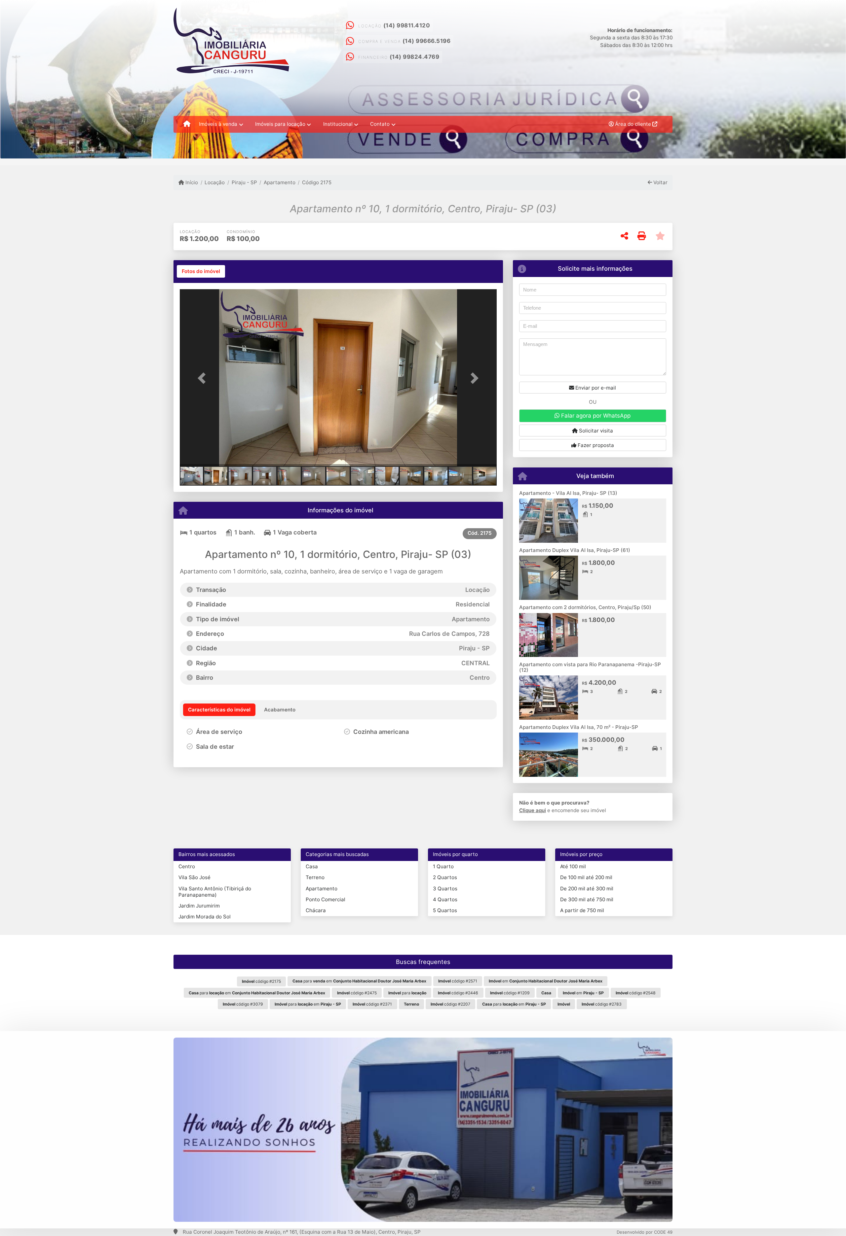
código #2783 (602, 1004)
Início (191, 182)
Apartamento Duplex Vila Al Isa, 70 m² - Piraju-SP (578, 727)
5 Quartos (445, 910)
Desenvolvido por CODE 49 (645, 1232)
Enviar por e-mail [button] (595, 388)
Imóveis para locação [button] (280, 124)
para (407, 992)
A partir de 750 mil (582, 910)
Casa (312, 866)
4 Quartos (445, 899)
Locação (215, 182)
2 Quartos (445, 877)
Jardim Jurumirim (199, 906)
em (545, 980)
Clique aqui (532, 810)
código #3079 (243, 1004)
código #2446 (458, 992)
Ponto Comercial (325, 899)
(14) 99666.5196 (427, 41)
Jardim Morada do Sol (204, 916)
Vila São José (194, 877)
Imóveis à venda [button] (218, 124)
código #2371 (372, 1004)
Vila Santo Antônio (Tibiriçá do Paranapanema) (214, 891)
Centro (186, 866)
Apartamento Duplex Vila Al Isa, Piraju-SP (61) (574, 550)
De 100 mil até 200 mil (586, 877)
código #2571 (457, 980)
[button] (203, 378)
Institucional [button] (338, 124)
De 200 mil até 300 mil (586, 888)
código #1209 (510, 992)
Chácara (316, 910)
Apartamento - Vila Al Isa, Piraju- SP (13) (568, 493)
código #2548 (636, 992)
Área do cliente (633, 124)
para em (359, 980)
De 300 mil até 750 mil (586, 899)
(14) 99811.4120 (406, 25)
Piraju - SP (244, 182)
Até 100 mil (573, 866)
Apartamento (279, 182)
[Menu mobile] (186, 124)
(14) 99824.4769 (415, 56)
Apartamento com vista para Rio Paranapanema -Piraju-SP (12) (590, 667)
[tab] (201, 271)
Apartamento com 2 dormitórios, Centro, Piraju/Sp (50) (585, 607)
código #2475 (357, 992)
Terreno (315, 877)
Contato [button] (380, 124)
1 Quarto (443, 866)
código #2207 (450, 1004)
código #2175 (261, 981)
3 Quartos (445, 888)
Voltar (660, 182)
